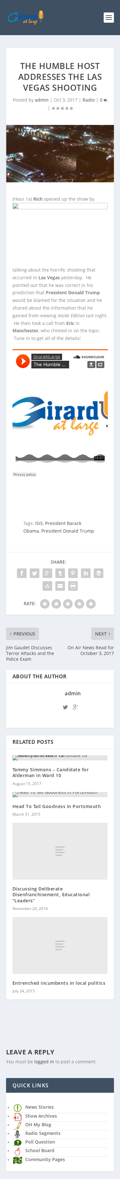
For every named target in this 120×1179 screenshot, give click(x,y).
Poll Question (40, 1142)
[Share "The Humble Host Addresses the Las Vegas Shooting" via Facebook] (21, 573)
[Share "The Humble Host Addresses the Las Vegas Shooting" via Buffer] (98, 573)
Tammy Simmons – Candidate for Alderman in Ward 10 (50, 772)
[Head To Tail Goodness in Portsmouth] (60, 794)
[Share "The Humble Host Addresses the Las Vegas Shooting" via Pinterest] (73, 573)
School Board (39, 1150)
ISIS (39, 523)
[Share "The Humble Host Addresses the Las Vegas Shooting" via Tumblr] (60, 573)
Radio (89, 100)
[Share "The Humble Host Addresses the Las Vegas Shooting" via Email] (60, 586)
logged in (44, 1062)
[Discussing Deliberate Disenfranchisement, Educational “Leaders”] (60, 851)
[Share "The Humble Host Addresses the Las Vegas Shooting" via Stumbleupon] (47, 586)
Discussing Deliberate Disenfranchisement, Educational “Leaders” (51, 894)
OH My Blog (38, 1124)
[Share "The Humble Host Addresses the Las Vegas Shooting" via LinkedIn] (85, 573)
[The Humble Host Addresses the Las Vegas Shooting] (60, 153)
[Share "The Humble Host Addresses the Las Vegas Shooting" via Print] (73, 586)
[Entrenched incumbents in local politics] (60, 945)
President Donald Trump (67, 531)
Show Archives (41, 1116)
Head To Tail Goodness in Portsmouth (56, 806)
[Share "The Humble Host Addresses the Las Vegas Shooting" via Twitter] (34, 573)
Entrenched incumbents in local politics (59, 983)
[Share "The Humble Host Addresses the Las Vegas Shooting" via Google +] (47, 573)
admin (42, 100)
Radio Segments (42, 1133)
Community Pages (45, 1159)
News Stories (39, 1107)
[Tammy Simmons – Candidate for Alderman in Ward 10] (60, 757)
